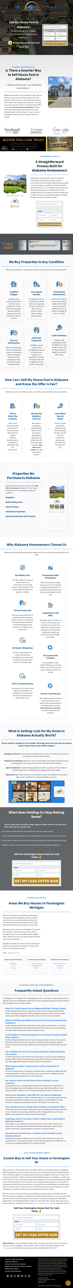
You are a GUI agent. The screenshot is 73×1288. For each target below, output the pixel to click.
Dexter (37, 968)
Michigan (13, 964)
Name (46, 31)
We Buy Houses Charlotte (12, 1266)
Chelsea (60, 968)
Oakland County (37, 964)
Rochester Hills (37, 966)
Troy (13, 966)
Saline (13, 968)
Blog (13, 1259)
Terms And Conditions (11, 1261)
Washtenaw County (60, 964)
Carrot (59, 1285)
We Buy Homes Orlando (11, 1269)
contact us (47, 1203)
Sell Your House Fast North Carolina (15, 1264)
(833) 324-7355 (52, 7)
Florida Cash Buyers (26, 1266)
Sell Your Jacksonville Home (13, 1271)
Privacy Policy (20, 1259)
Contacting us (7, 1248)
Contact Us (8, 1259)
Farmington (20, 918)
